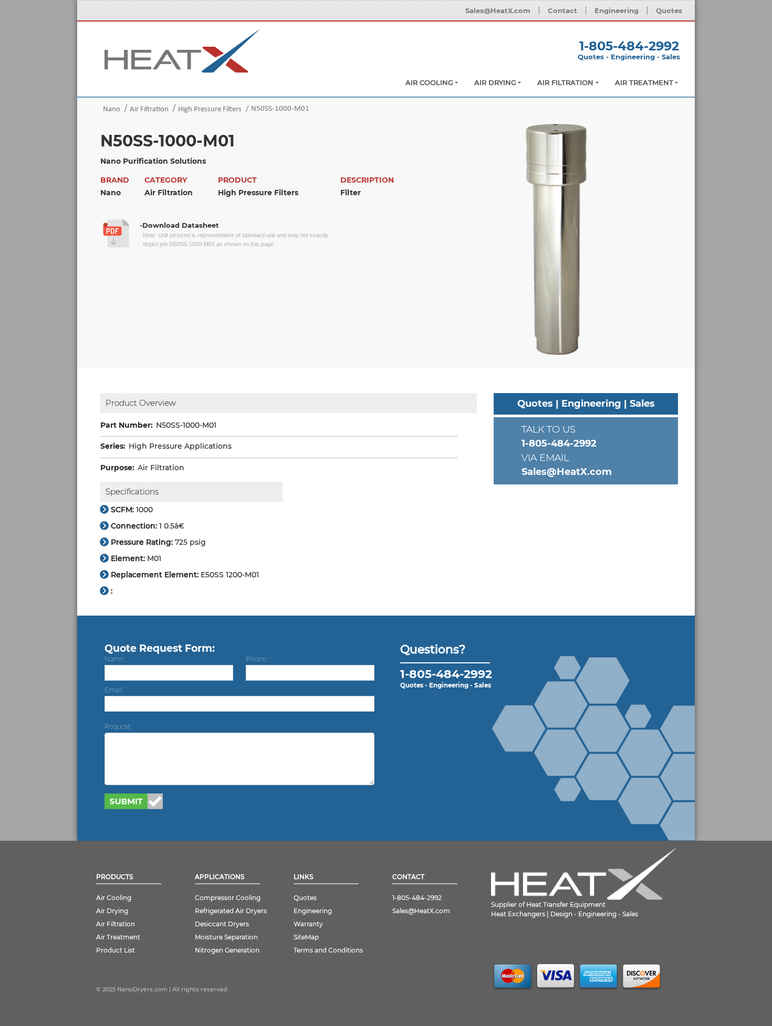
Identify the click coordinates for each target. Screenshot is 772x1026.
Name (114, 659)
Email (113, 690)
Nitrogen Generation (227, 950)
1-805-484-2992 (629, 46)
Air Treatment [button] (644, 82)
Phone (256, 659)
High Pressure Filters (210, 109)
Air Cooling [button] (429, 82)
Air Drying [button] (495, 82)
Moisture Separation (226, 937)
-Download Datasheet (179, 225)
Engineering (616, 10)
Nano (111, 109)
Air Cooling (113, 898)
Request (118, 727)
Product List (115, 950)
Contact (562, 10)
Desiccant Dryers (222, 924)
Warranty (308, 924)
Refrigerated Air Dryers (231, 911)
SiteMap (306, 937)
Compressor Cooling (227, 898)
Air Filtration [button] (565, 82)
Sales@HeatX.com (497, 10)
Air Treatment (118, 937)
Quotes (669, 10)
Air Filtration (149, 109)
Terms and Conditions (328, 950)
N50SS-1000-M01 (280, 109)
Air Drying (112, 911)
